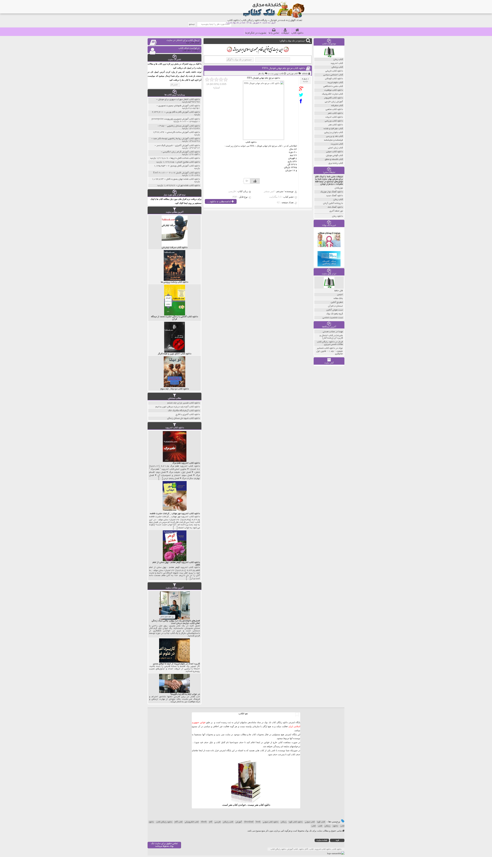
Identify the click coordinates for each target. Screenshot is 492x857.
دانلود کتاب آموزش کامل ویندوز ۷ (184, 166)
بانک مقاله (338, 298)
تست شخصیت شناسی (332, 317)
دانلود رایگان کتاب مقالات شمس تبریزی (330, 343)
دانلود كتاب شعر (335, 113)
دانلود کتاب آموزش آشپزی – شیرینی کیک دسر (178, 145)
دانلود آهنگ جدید (334, 195)
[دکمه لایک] (255, 181)
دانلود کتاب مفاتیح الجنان (188, 162)
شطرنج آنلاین (337, 302)
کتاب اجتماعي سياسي (333, 75)
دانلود (335, 826)
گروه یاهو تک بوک (334, 314)
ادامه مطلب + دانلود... (219, 201)
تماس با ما (274, 33)
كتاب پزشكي (337, 67)
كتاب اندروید (337, 63)
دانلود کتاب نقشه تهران (189, 185)
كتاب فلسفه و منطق (334, 159)
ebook (204, 822)
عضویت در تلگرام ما (255, 33)
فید (337, 840)
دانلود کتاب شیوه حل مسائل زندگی (183, 418)
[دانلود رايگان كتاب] (329, 57)
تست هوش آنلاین (334, 310)
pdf (210, 822)
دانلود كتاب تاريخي (334, 71)
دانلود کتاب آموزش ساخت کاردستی (183, 132)
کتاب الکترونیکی (192, 822)
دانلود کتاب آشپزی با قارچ (188, 414)
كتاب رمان (338, 59)
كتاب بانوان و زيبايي (333, 132)
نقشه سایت (322, 840)
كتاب (314, 826)
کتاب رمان (338, 199)
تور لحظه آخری (336, 211)
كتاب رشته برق (335, 163)
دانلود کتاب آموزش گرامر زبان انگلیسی (181, 152)
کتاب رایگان (228, 822)
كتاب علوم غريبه (335, 82)
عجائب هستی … (327, 331)
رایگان (283, 822)
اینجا (258, 742)
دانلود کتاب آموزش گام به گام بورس (183, 112)
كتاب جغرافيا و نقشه (333, 128)
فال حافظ (338, 291)
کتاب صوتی (310, 822)
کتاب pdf (178, 822)
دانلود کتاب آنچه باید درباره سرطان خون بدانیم (177, 407)
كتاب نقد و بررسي (334, 136)
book (258, 822)
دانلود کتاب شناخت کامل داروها (185, 158)
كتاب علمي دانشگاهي (333, 86)
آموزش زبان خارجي (334, 101)
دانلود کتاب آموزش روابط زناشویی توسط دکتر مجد (176, 138)
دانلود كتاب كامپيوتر (333, 98)
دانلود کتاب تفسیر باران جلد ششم (183, 403)
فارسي (217, 822)
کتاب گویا (321, 822)
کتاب (320, 826)
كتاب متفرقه (337, 105)
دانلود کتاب (297, 33)
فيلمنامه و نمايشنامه (333, 140)
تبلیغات (285, 33)
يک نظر (261, 74)
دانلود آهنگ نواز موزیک (331, 192)
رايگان (327, 826)
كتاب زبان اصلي (335, 148)
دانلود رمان (337, 216)
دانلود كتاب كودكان (334, 78)
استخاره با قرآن (335, 306)
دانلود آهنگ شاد (335, 207)
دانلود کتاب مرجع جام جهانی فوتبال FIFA (283, 68)
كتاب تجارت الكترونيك (332, 94)
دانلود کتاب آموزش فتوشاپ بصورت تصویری (179, 106)
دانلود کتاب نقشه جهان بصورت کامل (183, 179)
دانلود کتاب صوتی (270, 822)
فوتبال (259, 146)
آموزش (239, 822)
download (248, 822)
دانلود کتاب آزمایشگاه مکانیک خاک (184, 410)
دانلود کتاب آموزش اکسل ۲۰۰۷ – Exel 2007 (176, 173)
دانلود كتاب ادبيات (334, 117)
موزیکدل (339, 188)
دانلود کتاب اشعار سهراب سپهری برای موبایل (179, 99)
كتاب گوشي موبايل (334, 155)
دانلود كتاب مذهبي (334, 109)
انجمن (340, 294)
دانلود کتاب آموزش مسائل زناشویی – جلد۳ (180, 126)
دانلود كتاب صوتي (334, 151)
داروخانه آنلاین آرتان (333, 203)
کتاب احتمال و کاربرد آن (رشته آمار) (331, 336)
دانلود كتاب (264, 804)
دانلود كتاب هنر (335, 125)
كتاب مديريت (337, 144)
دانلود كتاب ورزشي (334, 121)
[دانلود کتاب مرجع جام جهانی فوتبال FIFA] (302, 88)
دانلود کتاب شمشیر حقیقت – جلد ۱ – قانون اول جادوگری (329, 351)
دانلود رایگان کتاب (164, 822)
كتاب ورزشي (292, 74)
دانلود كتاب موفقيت (333, 90)
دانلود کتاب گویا (296, 822)
